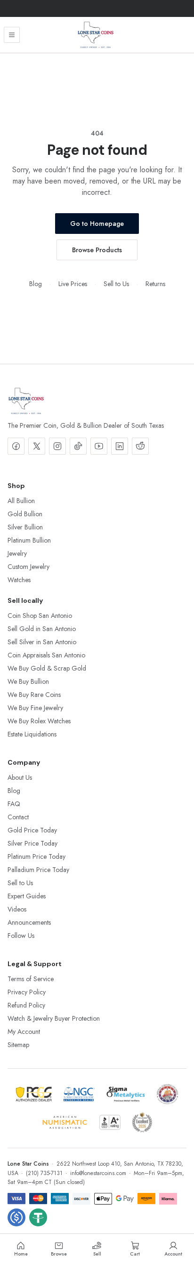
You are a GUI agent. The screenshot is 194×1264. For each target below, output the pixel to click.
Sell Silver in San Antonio (42, 642)
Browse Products (97, 250)
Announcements (29, 922)
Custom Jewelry (28, 566)
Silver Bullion (25, 527)
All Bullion (21, 500)
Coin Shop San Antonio (40, 615)
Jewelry (17, 553)
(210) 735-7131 (44, 1173)
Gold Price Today (32, 830)
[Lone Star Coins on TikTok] (78, 446)
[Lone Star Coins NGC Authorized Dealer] (79, 1094)
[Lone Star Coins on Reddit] (140, 446)
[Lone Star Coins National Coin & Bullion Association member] (167, 1094)
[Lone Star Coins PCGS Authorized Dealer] (34, 1094)
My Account (24, 1031)
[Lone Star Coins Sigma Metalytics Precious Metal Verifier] (125, 1094)
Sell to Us (116, 283)
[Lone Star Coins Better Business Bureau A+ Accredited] (110, 1122)
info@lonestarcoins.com (98, 1173)
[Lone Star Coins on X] (36, 446)
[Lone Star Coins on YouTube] (98, 446)
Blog (35, 283)
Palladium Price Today (38, 869)
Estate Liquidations (32, 734)
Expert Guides (27, 896)
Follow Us (21, 935)
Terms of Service (31, 979)
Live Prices (72, 283)
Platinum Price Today (36, 856)
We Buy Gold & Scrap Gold (47, 668)
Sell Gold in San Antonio (42, 628)
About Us (20, 777)
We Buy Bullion (28, 681)
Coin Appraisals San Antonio (46, 655)
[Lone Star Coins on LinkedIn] (119, 446)
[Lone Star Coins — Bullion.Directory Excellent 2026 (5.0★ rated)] (142, 1122)
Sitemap (18, 1044)
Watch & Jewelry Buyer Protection (54, 1018)
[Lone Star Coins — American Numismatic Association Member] (64, 1122)
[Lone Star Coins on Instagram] (57, 446)
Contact (18, 817)
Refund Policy (26, 1005)
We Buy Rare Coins (34, 694)
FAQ (14, 803)
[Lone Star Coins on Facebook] (16, 446)
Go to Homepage (97, 223)
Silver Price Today (32, 843)
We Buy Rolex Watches (39, 721)
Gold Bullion (25, 514)
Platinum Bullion (29, 540)
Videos (17, 909)
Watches (19, 579)
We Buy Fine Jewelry (35, 707)
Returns (155, 283)
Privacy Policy (27, 992)
